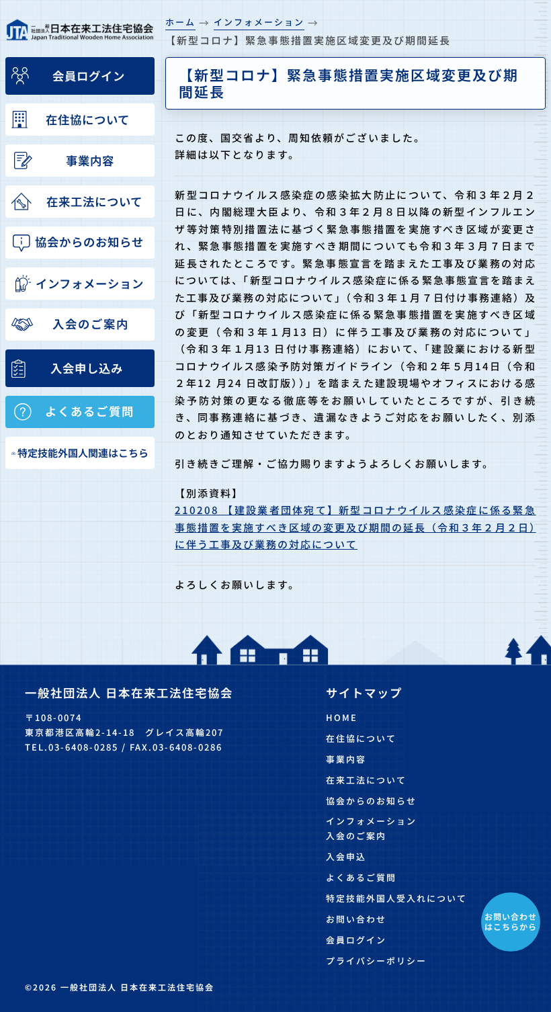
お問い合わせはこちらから (510, 921)
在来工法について (366, 779)
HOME (341, 717)
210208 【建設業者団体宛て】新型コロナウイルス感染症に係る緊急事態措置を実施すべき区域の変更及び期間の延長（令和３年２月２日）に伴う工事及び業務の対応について (355, 527)
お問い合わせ (356, 919)
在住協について (361, 738)
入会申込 (346, 856)
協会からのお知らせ (371, 800)
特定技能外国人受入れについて (396, 898)
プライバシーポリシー (376, 960)
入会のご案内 (356, 835)
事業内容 (346, 759)
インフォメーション (371, 820)
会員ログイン (356, 939)
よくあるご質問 (361, 877)
